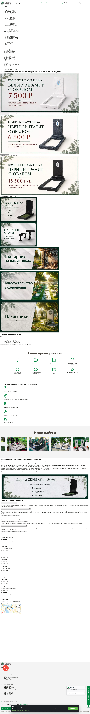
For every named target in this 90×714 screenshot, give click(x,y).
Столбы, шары (9, 35)
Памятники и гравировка (9, 7)
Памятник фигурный (11, 18)
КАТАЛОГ (2, 47)
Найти (87, 3)
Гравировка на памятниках (12, 26)
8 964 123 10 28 (4, 550)
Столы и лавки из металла (12, 37)
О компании (6, 39)
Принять (72, 708)
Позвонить (11, 344)
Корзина (66, 2)
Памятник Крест (10, 22)
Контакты (8, 43)
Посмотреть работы (14, 114)
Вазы (7, 32)
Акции (5, 6)
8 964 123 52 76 (4, 583)
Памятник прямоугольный (12, 12)
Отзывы (8, 41)
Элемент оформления (14, 30)
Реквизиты (8, 45)
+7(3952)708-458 (20, 3)
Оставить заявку (4, 114)
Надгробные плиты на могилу (13, 33)
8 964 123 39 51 (4, 597)
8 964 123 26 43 (4, 590)
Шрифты (11, 29)
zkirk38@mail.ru (43, 3)
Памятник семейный (11, 15)
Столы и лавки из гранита (12, 38)
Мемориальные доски (11, 25)
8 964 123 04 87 (4, 557)
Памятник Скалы (10, 13)
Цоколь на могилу (10, 36)
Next (87, 444)
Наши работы (9, 42)
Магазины (56, 3)
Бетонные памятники (11, 10)
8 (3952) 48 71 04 (5, 577)
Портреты (11, 28)
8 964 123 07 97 (4, 603)
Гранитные (11, 16)
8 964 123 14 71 (4, 563)
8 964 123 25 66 (4, 570)
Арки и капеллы (10, 9)
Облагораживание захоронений (11, 31)
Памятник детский (10, 11)
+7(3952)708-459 (31, 3)
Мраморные (12, 17)
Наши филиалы (27, 344)
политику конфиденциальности (20, 710)
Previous (3, 444)
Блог (7, 44)
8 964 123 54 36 (4, 544)
